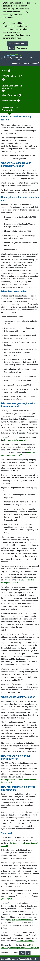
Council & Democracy (12, 76)
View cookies (22, 48)
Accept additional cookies (17, 44)
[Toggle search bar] (31, 57)
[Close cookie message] (35, 3)
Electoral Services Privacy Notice (10, 109)
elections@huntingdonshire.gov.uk (24, 948)
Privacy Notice (9, 100)
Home (4, 70)
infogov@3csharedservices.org (21, 920)
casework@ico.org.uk (25, 941)
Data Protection (10, 95)
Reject (11, 48)
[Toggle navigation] (36, 57)
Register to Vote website (14, 440)
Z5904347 (5, 899)
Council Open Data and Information (12, 87)
